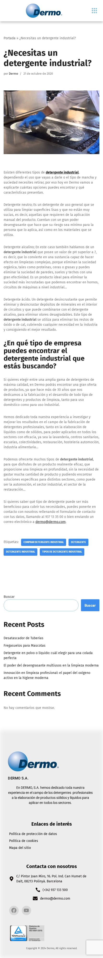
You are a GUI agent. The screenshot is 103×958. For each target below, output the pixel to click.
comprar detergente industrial (43, 542)
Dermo (13, 73)
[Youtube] (26, 910)
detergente (78, 542)
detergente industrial (62, 172)
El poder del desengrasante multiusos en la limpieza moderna (51, 665)
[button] (94, 10)
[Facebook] (14, 910)
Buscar (9, 596)
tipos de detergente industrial (62, 551)
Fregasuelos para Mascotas (25, 646)
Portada (10, 38)
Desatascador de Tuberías (23, 638)
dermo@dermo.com (50, 522)
